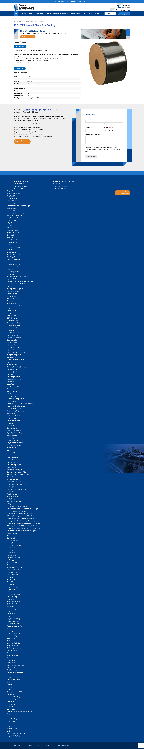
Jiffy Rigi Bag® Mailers (14, 430)
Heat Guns (10, 599)
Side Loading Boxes (13, 298)
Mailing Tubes (11, 477)
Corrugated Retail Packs (14, 264)
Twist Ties (10, 237)
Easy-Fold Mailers (12, 335)
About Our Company (59, 188)
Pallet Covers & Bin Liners (15, 215)
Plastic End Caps (12, 494)
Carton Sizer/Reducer (14, 259)
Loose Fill (10, 374)
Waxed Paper (11, 589)
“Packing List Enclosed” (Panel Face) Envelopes (22, 526)
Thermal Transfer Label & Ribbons (17, 472)
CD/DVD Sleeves (12, 318)
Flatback (9, 687)
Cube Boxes (10, 269)
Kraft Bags (10, 486)
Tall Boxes (10, 301)
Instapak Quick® (12, 372)
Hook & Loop (11, 702)
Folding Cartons (12, 391)
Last (105, 124)
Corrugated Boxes (12, 262)
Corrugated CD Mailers (14, 325)
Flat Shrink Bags (12, 597)
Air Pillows (10, 362)
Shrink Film (10, 592)
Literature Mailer (12, 342)
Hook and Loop (12, 704)
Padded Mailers (12, 435)
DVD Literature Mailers (14, 333)
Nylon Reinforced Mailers (15, 433)
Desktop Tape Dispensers (15, 672)
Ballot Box (10, 313)
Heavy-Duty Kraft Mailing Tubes (17, 484)
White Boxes (11, 308)
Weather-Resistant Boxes (15, 306)
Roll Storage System (13, 377)
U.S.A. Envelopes (12, 540)
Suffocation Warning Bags (15, 232)
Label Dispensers (12, 457)
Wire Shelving (11, 252)
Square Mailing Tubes (13, 350)
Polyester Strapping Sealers (15, 626)
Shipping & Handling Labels (15, 469)
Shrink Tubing (11, 609)
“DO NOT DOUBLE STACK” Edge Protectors (20, 403)
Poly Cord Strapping (13, 618)
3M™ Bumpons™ (12, 645)
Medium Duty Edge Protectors (16, 411)
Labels (9, 450)
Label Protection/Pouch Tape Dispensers (20, 711)
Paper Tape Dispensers (14, 719)
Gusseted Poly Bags (13, 210)
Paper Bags (10, 438)
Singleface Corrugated (14, 379)
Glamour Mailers (12, 428)
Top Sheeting (11, 235)
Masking (9, 714)
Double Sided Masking (14, 680)
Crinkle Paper (11, 552)
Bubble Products (12, 364)
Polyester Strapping (13, 623)
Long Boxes (10, 286)
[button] (127, 43)
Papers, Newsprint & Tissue (15, 543)
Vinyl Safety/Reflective (14, 736)
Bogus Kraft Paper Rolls (14, 545)
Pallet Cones (11, 413)
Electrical (10, 684)
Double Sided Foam (13, 677)
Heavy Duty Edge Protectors (16, 406)
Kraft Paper (10, 560)
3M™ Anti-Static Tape (14, 643)
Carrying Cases (11, 315)
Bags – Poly (11, 191)
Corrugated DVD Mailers (14, 328)
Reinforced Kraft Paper (14, 570)
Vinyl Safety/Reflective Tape (16, 733)
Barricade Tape (11, 662)
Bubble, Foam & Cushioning (15, 359)
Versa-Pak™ (11, 384)
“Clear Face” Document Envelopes (17, 506)
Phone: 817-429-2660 (60, 186)
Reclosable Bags (12, 225)
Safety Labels (11, 467)
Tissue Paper (11, 579)
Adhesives (10, 653)
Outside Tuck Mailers (13, 347)
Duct (8, 682)
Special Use (10, 535)
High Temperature (12, 699)
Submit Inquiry (91, 156)
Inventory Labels (12, 455)
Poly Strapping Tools (13, 621)
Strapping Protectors (13, 418)
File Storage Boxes (13, 271)
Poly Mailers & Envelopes (15, 443)
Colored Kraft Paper (13, 550)
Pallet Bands (11, 614)
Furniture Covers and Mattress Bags (18, 206)
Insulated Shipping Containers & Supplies (20, 281)
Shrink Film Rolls (12, 604)
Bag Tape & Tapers (12, 196)
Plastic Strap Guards (13, 416)
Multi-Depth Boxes (13, 291)
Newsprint (10, 565)
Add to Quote (20, 68)
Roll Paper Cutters (12, 574)
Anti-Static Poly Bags (14, 193)
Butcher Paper (11, 548)
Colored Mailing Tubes (14, 482)
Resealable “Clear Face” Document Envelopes (21, 531)
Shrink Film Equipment (14, 601)
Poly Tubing (10, 223)
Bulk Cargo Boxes (12, 257)
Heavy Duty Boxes (13, 279)
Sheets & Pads (11, 296)
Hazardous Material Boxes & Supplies (19, 276)
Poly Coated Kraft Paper (14, 567)
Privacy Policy (17, 745)
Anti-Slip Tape (11, 660)
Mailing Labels (11, 462)
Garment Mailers (12, 340)
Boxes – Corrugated (13, 254)
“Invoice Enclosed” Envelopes (16, 511)
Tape (8, 640)
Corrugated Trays (12, 267)
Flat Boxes (10, 274)
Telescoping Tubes (12, 496)
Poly (8, 616)
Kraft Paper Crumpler (13, 562)
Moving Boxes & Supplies (15, 289)
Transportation (11, 538)
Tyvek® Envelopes (13, 447)
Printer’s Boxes (12, 293)
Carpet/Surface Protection (15, 665)
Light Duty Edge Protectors (15, 408)
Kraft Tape (10, 706)
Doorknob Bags (12, 198)
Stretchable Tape (12, 728)
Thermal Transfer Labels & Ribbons (18, 474)
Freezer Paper (11, 555)
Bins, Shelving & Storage (15, 240)
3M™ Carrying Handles (14, 648)
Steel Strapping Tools (13, 636)
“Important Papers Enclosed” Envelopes (19, 513)
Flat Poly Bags (11, 203)
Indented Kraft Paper (13, 557)
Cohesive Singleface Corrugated (17, 367)
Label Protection (12, 709)
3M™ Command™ (12, 650)
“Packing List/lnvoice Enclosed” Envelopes (20, 518)
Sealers (9, 227)
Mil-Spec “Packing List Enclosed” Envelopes (21, 516)
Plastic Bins (10, 245)
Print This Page (20, 46)
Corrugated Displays (13, 323)
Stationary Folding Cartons (15, 399)
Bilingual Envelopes (13, 504)
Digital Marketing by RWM (63, 745)
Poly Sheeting (11, 220)
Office (9, 716)
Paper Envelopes (12, 440)
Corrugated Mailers (13, 330)
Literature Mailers (12, 345)
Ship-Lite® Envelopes (14, 445)
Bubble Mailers (11, 423)
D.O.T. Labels (11, 452)
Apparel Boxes (11, 389)
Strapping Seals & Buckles (15, 633)
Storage (9, 249)
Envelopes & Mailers (13, 421)
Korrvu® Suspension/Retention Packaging (20, 284)
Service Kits (10, 606)
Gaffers (9, 689)
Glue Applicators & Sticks (15, 692)
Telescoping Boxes (13, 303)
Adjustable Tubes (12, 479)
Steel (8, 628)
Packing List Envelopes (14, 501)
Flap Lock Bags (11, 201)
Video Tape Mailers (13, 357)
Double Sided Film (13, 675)
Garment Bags (11, 208)
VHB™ (9, 731)
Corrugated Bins (12, 242)
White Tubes (11, 499)
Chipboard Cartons (13, 386)
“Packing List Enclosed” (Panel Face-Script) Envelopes (24, 528)
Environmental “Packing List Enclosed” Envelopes (22, 509)
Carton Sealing (11, 667)
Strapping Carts (12, 631)
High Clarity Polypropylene (15, 213)
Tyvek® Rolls (11, 582)
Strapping (10, 611)
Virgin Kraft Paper (12, 587)
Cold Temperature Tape (14, 670)
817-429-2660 (126, 5)
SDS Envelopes (12, 533)
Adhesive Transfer (12, 655)
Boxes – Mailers (12, 311)
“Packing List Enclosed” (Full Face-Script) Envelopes (23, 523)
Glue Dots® (10, 694)
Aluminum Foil (11, 658)
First (87, 124)
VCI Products (11, 584)
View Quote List (124, 10)
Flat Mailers (10, 425)
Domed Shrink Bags (13, 594)
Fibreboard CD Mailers (14, 337)
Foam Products (12, 369)
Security (9, 724)
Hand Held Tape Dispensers (15, 697)
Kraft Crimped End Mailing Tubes (17, 489)
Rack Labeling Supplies (14, 247)
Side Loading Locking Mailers (16, 352)
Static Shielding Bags (13, 230)
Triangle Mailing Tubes (14, 355)
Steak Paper (11, 577)
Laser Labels (11, 460)
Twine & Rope (11, 638)
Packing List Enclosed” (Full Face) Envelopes (21, 521)
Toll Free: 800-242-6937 (60, 183)
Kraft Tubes (10, 491)
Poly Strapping (11, 721)
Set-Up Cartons (12, 396)
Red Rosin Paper (12, 572)
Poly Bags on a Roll (13, 218)
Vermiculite (10, 381)
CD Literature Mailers (13, 320)
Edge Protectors (12, 401)
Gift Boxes (10, 394)
